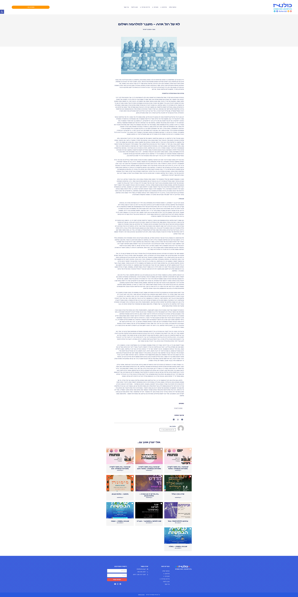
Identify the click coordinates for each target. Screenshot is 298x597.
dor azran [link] (177, 522)
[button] (182, 419)
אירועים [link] (164, 7)
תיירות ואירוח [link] (146, 7)
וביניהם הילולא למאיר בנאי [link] (178, 521)
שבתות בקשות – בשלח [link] (178, 546)
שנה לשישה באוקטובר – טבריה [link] (149, 521)
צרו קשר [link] (126, 7)
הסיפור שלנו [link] (172, 7)
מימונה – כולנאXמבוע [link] (120, 494)
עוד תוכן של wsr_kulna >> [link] (167, 429)
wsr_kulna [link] (148, 522)
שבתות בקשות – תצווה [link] (120, 521)
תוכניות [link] (156, 7)
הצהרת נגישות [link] (141, 594)
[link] (2, 12)
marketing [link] (177, 470)
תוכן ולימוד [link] (134, 7)
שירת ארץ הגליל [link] (178, 494)
